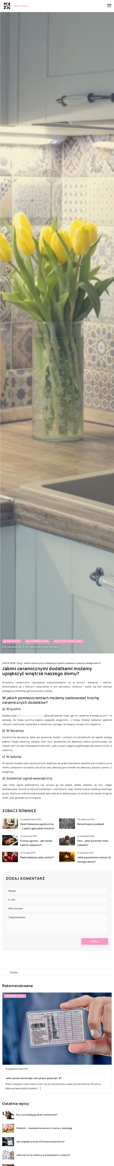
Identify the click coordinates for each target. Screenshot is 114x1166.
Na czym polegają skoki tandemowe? (37, 1114)
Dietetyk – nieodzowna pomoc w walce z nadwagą (44, 1128)
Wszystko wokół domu (68, 641)
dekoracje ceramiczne (30, 715)
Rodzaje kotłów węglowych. (22, 1078)
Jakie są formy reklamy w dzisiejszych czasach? (43, 1155)
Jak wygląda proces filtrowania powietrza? (40, 1141)
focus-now (13, 641)
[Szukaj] (5, 972)
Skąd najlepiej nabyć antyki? (37, 857)
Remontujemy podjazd (90, 824)
